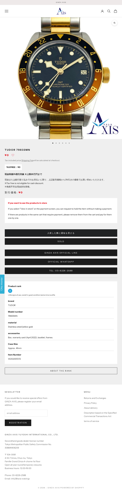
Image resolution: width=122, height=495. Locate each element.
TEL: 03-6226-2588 (61, 270)
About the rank (61, 371)
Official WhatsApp (61, 262)
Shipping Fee (27, 160)
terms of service (91, 421)
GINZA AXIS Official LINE (61, 253)
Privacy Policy (90, 403)
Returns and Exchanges (95, 398)
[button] (12, 156)
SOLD (61, 241)
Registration (18, 422)
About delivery (90, 408)
